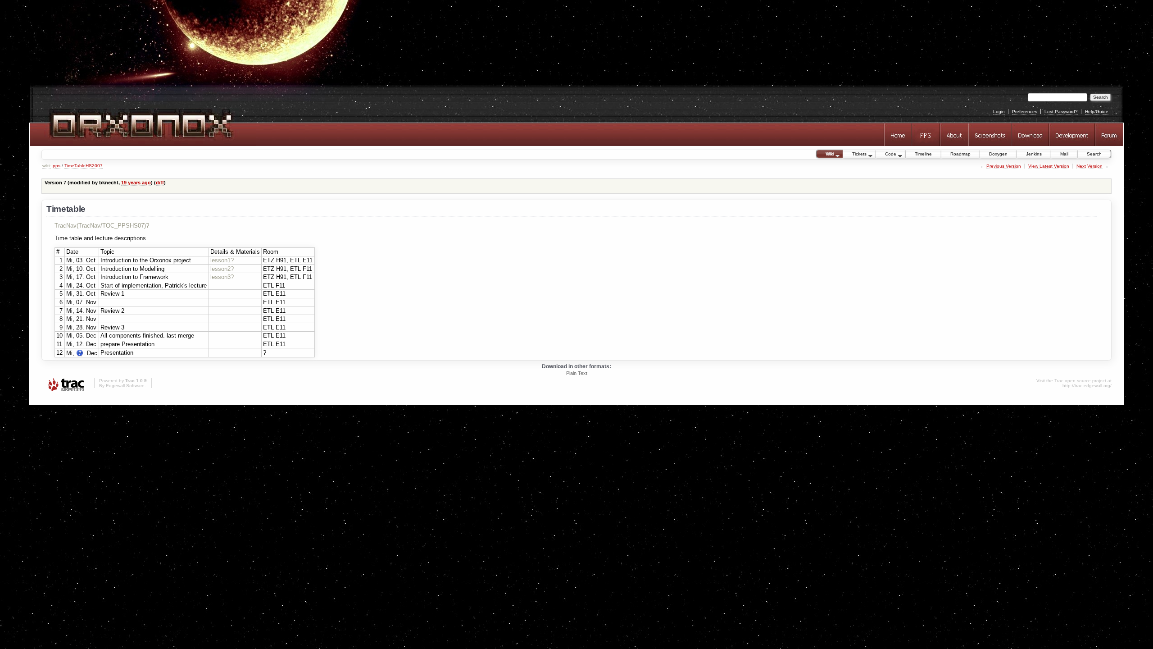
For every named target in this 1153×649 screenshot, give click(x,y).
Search (1094, 153)
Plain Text (576, 373)
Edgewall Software (125, 385)
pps (56, 165)
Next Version (1089, 166)
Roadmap (960, 153)
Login (999, 111)
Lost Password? (1061, 111)
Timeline (923, 153)
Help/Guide (1096, 111)
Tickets (855, 154)
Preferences (1024, 111)
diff (160, 182)
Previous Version (1003, 166)
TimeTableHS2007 (83, 165)
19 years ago (136, 182)
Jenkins (1034, 153)
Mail (1064, 153)
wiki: (46, 165)
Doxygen (998, 153)
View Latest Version (1048, 166)
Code (886, 154)
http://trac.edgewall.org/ (1087, 385)
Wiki (825, 154)
